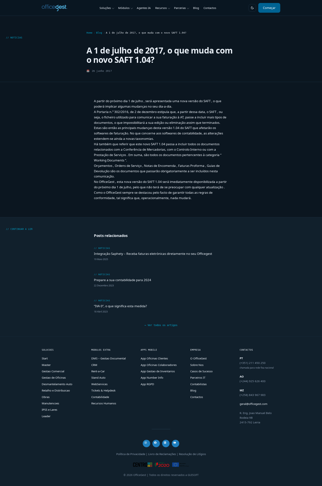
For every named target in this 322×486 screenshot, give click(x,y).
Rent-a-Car (98, 371)
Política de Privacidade (130, 454)
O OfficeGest (198, 358)
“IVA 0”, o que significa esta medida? (120, 306)
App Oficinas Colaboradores (159, 365)
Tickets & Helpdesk (103, 390)
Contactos (196, 397)
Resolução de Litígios (192, 454)
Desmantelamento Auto (57, 384)
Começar (269, 8)
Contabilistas (198, 384)
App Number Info (152, 377)
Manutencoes (50, 403)
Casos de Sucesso (201, 371)
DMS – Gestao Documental (108, 358)
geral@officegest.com (253, 404)
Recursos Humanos (103, 403)
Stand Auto (98, 377)
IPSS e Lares (49, 409)
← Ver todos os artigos (161, 325)
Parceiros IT (197, 377)
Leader (46, 416)
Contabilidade (100, 397)
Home (89, 32)
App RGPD (147, 384)
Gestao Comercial (53, 371)
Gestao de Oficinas (54, 377)
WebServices (99, 384)
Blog (99, 32)
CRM (94, 365)
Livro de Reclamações (162, 454)
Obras (46, 397)
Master (46, 365)
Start (45, 358)
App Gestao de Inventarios (158, 371)
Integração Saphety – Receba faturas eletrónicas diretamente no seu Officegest (153, 253)
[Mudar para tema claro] (252, 8)
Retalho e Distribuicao (56, 390)
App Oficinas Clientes (154, 358)
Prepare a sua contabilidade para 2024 (122, 280)
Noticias (16, 37)
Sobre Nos (196, 365)
